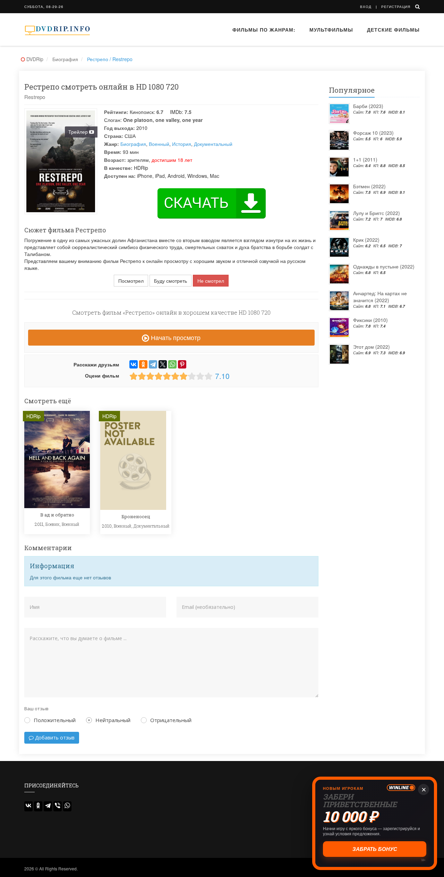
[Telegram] (153, 364)
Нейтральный (112, 720)
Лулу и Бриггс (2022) (376, 212)
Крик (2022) (366, 239)
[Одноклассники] (143, 364)
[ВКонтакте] (133, 364)
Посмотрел (131, 280)
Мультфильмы (331, 29)
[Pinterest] (182, 364)
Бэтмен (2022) (369, 186)
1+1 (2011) (365, 159)
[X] (163, 364)
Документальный (213, 143)
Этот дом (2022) (371, 346)
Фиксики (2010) (370, 319)
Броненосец (135, 516)
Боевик (52, 524)
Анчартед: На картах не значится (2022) (380, 297)
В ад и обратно (57, 515)
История (181, 143)
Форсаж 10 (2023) (373, 132)
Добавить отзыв (54, 737)
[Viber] (57, 806)
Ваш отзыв (36, 708)
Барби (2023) (368, 105)
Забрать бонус (374, 849)
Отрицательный (170, 720)
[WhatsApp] (172, 364)
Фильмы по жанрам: (264, 29)
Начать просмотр (174, 337)
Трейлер (78, 131)
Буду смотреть (170, 280)
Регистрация (395, 6)
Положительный (55, 720)
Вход (366, 6)
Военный (159, 143)
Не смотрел (210, 280)
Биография (133, 143)
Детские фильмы (393, 29)
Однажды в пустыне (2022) (384, 266)
